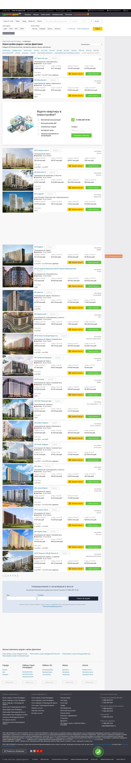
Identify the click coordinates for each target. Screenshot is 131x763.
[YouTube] (38, 751)
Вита (99, 317)
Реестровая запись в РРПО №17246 (83, 739)
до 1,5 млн (44, 50)
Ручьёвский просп (57, 339)
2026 (10, 29)
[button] (31, 66)
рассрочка (25, 53)
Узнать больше (93, 74)
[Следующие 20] (17, 576)
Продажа (27, 14)
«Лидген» (24, 739)
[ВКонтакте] (31, 751)
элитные (36, 50)
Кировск (4, 669)
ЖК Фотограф (39, 379)
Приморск (5, 674)
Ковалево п (49, 404)
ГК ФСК (99, 271)
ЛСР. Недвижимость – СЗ (94, 404)
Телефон (74, 127)
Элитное (57, 29)
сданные (74, 50)
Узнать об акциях (83, 598)
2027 (16, 29)
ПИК (100, 59)
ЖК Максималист (40, 80)
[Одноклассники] (34, 751)
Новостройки (45, 14)
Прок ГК (99, 153)
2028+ (22, 29)
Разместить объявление (15, 751)
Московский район (27, 674)
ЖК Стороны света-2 (41, 150)
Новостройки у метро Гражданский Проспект (45, 654)
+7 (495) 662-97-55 (107, 700)
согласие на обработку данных (103, 744)
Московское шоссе (87, 672)
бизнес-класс (28, 50)
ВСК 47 (99, 360)
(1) (31, 21)
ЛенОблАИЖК (97, 295)
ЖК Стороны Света (41, 510)
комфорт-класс (17, 50)
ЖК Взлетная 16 (40, 172)
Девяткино (39, 63)
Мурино (48, 83)
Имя (8, 595)
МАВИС (99, 83)
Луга (3, 672)
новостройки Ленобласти (45, 53)
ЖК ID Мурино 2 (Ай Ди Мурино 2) (46, 553)
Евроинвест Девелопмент (93, 338)
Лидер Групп (97, 197)
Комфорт (42, 29)
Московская (65, 672)
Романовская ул (56, 83)
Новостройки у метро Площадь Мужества (76, 654)
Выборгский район (47, 669)
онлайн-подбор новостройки (90, 53)
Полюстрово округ (50, 197)
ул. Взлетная (58, 175)
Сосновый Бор (46, 674)
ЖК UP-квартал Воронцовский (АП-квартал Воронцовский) (55, 268)
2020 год (81, 50)
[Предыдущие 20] (3, 576)
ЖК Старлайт (39, 194)
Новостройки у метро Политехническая (15, 656)
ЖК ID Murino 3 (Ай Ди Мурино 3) (45, 336)
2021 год (88, 50)
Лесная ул (61, 317)
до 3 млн (59, 50)
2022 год (96, 50)
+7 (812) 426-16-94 (107, 702)
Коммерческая (58, 14)
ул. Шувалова (55, 556)
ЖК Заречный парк (41, 58)
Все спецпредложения (113, 256)
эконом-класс (6, 50)
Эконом (34, 29)
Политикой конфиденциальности (52, 606)
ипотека (17, 53)
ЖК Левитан (38, 292)
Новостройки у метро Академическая (14, 654)
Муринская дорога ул (62, 197)
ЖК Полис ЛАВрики (41, 444)
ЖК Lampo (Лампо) (41, 488)
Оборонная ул (56, 296)
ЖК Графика (38, 247)
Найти (97, 29)
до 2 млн (52, 50)
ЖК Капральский (40, 314)
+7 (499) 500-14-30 (107, 717)
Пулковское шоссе (87, 674)
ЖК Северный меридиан (42, 357)
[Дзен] (41, 751)
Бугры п (48, 154)
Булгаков (98, 175)
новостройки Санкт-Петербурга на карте (67, 53)
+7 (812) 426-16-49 (107, 711)
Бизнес (50, 29)
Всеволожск (49, 175)
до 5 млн (66, 50)
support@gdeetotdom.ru (109, 726)
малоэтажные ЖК (7, 53)
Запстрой (98, 534)
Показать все (9, 682)
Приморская (66, 674)
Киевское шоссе (87, 669)
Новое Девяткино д (51, 61)
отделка (32, 53)
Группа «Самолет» (95, 425)
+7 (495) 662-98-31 (107, 708)
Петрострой (97, 491)
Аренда (35, 14)
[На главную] (12, 14)
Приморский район (27, 676)
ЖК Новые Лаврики (41, 423)
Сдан (5, 29)
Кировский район (27, 672)
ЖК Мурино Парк (40, 531)
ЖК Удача (37, 466)
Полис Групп (97, 447)
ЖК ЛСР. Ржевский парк (42, 401)
